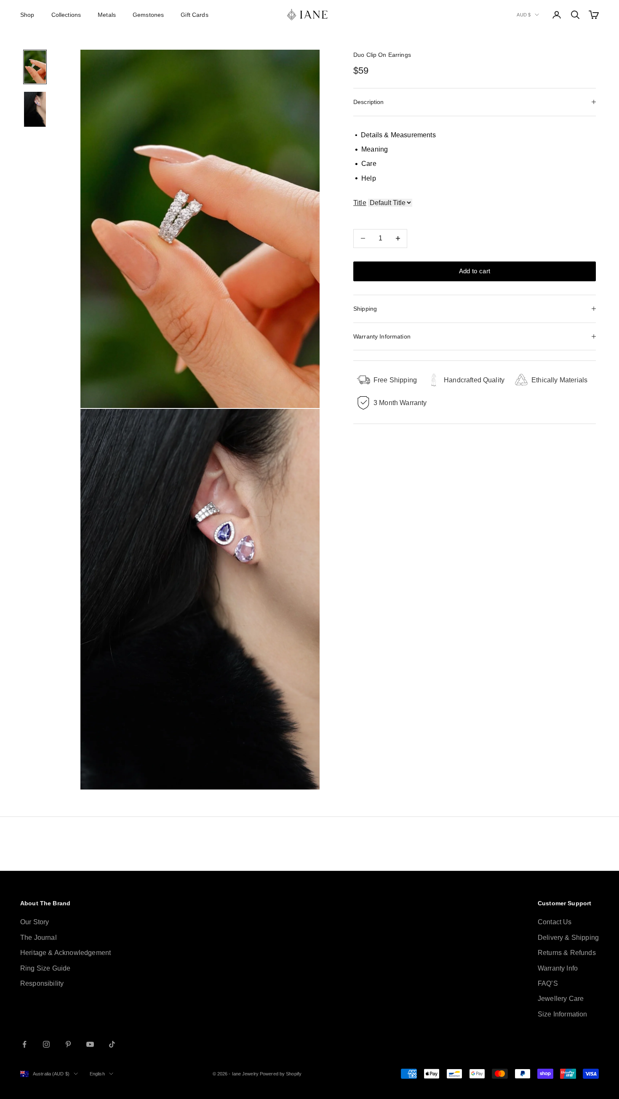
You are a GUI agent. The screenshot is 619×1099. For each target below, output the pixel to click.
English (97, 1073)
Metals (107, 14)
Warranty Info (558, 968)
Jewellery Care (561, 998)
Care (365, 164)
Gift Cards (194, 14)
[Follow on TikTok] (112, 1044)
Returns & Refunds (567, 952)
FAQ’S (548, 983)
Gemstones (148, 14)
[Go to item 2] (35, 109)
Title (359, 202)
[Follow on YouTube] (90, 1044)
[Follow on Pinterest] (68, 1044)
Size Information (562, 1014)
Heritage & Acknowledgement (65, 952)
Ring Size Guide (45, 968)
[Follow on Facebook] (24, 1044)
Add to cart (474, 271)
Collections (66, 14)
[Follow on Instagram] (46, 1044)
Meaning (371, 149)
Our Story (34, 922)
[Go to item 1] (35, 67)
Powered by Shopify (280, 1073)
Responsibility (42, 983)
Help (365, 178)
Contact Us (555, 922)
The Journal (38, 937)
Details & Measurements (395, 134)
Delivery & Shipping (568, 937)
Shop (27, 14)
